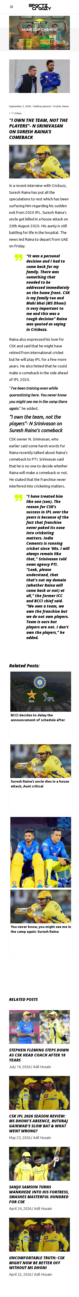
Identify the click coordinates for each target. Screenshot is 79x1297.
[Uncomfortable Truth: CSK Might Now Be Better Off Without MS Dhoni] (39, 1235)
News (65, 106)
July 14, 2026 (19, 1067)
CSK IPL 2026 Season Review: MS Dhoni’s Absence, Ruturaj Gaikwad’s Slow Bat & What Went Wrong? (38, 1123)
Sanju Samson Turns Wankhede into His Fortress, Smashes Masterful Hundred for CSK (39, 1194)
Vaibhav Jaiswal (42, 106)
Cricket (57, 106)
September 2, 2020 (20, 106)
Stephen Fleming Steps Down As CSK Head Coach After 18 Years (39, 1054)
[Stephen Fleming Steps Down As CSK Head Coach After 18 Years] (39, 1027)
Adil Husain (42, 1067)
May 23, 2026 (19, 1138)
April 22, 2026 (20, 1274)
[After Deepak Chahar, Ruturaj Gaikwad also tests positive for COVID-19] (40, 851)
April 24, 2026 (20, 1208)
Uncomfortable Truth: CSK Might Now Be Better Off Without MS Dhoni (37, 1262)
